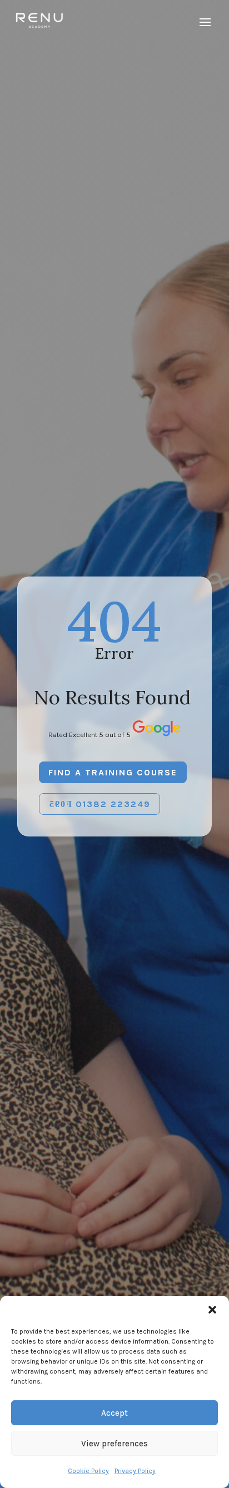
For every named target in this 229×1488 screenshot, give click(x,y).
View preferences (114, 1444)
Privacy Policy (135, 1471)
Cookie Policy (88, 1471)
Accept (114, 1413)
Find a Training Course (112, 772)
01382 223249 (113, 804)
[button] (212, 1309)
